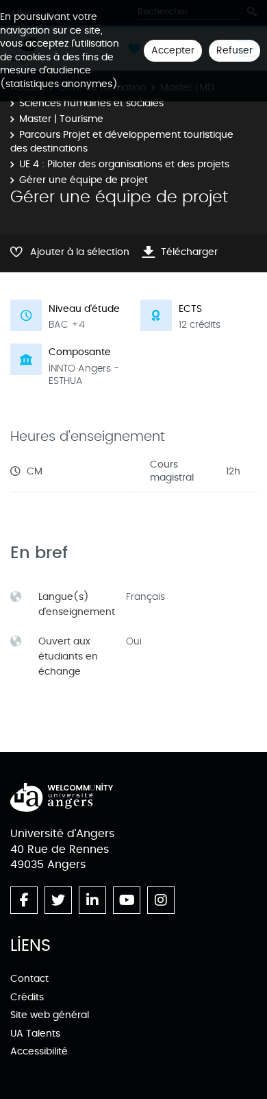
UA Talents (35, 1033)
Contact (29, 978)
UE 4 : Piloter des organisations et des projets (124, 164)
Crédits (27, 997)
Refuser (234, 50)
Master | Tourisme (61, 119)
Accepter (172, 50)
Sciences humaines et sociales (91, 103)
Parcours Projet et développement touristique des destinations (121, 142)
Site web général (49, 1015)
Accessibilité (39, 1051)
